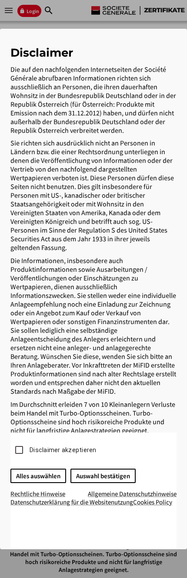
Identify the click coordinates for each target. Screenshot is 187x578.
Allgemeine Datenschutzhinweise (132, 494)
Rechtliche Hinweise (37, 494)
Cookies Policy (152, 502)
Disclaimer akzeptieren (63, 449)
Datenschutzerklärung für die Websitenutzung (71, 502)
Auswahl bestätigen (103, 476)
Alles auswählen (38, 476)
